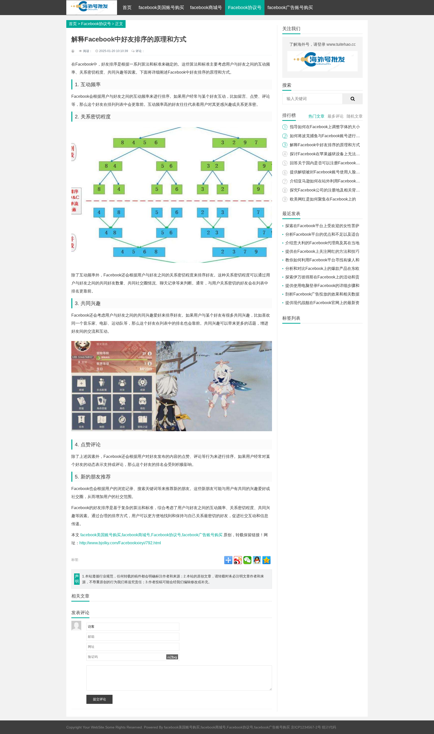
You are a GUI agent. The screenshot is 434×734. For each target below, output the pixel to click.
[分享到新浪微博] (238, 560)
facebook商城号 (206, 7)
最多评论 (336, 116)
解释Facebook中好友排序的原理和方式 (325, 145)
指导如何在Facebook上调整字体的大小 (325, 127)
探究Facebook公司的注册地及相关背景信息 (329, 190)
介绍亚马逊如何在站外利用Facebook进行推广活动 (335, 181)
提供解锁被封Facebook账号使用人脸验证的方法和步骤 (339, 172)
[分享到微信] (247, 560)
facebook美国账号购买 (161, 7)
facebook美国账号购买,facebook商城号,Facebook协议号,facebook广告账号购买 (151, 535)
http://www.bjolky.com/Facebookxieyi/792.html (120, 543)
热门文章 (316, 116)
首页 (127, 7)
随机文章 (355, 116)
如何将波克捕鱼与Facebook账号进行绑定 (327, 136)
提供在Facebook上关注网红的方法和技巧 (322, 251)
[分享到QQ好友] (257, 560)
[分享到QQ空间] (266, 560)
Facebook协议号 (244, 7)
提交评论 (99, 699)
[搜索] (353, 98)
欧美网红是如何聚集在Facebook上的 (323, 199)
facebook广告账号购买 (290, 7)
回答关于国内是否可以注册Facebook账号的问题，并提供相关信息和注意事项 (359, 163)
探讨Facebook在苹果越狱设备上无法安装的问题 (333, 154)
